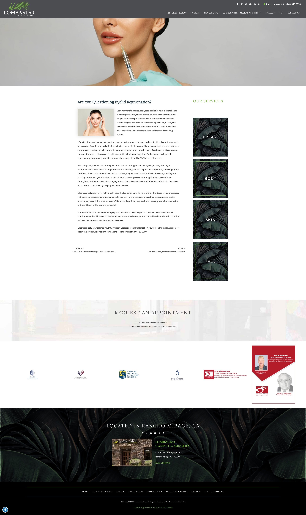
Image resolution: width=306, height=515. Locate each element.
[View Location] (264, 4)
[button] (187, 13)
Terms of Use (160, 508)
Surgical (120, 492)
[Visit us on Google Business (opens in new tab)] (246, 4)
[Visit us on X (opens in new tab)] (242, 4)
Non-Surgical (136, 492)
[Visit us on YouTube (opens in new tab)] (250, 4)
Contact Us (218, 492)
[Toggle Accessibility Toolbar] (5, 510)
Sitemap (170, 508)
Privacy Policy (149, 508)
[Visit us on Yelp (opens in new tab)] (259, 4)
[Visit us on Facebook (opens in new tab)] (237, 4)
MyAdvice (181, 502)
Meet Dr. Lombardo (102, 492)
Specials (195, 492)
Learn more (174, 227)
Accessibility (138, 508)
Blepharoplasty (85, 165)
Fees (206, 492)
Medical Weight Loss (177, 492)
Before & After (155, 492)
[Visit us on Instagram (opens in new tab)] (255, 4)
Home (85, 492)
